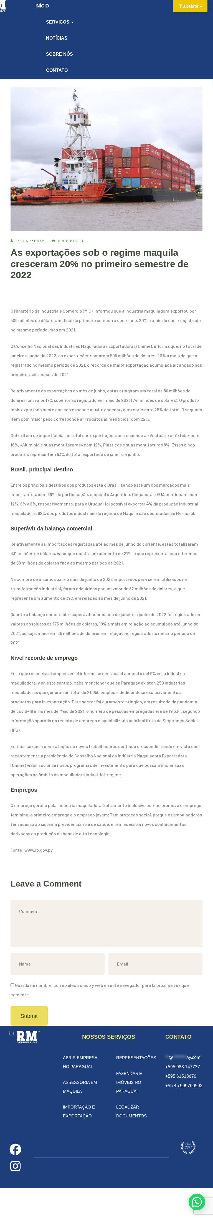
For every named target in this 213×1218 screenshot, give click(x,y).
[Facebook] (15, 1149)
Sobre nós (59, 54)
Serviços (57, 22)
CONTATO (57, 70)
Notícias (56, 38)
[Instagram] (15, 1166)
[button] (197, 1202)
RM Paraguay (31, 241)
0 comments (70, 241)
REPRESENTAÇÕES (136, 1057)
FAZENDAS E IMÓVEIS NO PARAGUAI (129, 1082)
